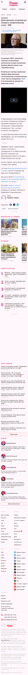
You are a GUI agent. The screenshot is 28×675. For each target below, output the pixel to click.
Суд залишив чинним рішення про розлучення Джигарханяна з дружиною (9, 232)
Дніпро (3, 565)
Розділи (16, 511)
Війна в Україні (5, 515)
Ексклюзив (17, 531)
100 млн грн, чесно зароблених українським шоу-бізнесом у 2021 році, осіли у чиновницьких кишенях (14, 498)
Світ (2, 523)
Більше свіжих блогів (14, 503)
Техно (2, 531)
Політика (3, 517)
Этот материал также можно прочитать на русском (12, 31)
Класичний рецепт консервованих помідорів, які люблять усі (15, 288)
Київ (2, 552)
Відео (15, 536)
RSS (18, 581)
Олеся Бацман (20, 572)
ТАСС (23, 79)
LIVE (15, 528)
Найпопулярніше (8, 268)
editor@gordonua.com (10, 619)
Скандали (22, 9)
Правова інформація (6, 603)
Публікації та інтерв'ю (20, 517)
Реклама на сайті (5, 601)
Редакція (3, 598)
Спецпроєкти (17, 544)
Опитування (17, 539)
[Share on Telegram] (17, 205)
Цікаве (3, 542)
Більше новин (14, 434)
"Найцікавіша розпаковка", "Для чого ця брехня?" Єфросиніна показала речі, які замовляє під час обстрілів (15, 306)
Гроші (2, 520)
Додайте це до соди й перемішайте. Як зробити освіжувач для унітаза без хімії (13, 381)
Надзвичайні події (6, 536)
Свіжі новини (6, 363)
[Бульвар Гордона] (13, 3)
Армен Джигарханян (13, 208)
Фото (15, 534)
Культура (3, 528)
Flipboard (19, 578)
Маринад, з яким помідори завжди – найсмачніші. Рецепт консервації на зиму (16, 274)
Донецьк (3, 560)
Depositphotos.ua (5, 640)
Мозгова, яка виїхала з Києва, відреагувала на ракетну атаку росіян (12, 422)
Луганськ (3, 571)
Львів (2, 555)
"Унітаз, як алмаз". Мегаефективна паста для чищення (15, 282)
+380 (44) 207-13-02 (10, 617)
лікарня (4, 208)
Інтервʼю (13, 9)
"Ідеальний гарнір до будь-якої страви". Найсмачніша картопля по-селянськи (13, 394)
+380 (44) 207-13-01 (10, 615)
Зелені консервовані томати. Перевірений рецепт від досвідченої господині (8, 256)
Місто (2, 549)
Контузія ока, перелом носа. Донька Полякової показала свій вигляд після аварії (12, 402)
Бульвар (9, 14)
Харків (3, 563)
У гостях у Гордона (19, 520)
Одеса (2, 557)
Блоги (3, 438)
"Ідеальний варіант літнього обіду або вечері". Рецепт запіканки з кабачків (12, 388)
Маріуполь (4, 568)
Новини (4, 9)
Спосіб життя (4, 534)
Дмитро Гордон (21, 552)
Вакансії (3, 595)
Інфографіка (4, 539)
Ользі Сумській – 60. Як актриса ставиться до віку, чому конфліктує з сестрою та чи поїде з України (12, 374)
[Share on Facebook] (10, 205)
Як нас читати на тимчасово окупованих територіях (7, 608)
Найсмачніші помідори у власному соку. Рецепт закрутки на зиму (13, 428)
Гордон (3, 14)
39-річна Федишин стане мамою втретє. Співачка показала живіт (13, 415)
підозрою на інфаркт (9, 181)
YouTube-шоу (17, 542)
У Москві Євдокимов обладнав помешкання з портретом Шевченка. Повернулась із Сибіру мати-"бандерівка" (13, 448)
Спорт (2, 525)
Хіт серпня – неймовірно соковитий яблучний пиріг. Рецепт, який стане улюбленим (15, 296)
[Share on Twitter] (14, 205)
